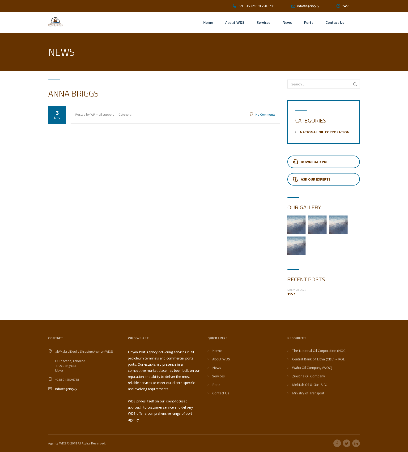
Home (208, 22)
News (287, 22)
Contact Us (335, 22)
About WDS (234, 22)
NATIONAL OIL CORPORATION (324, 132)
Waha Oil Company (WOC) (312, 367)
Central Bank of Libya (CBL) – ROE (318, 359)
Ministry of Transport (308, 393)
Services (263, 22)
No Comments (265, 114)
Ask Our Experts (316, 179)
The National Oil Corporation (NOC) (319, 350)
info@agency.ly (66, 389)
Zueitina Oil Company (308, 376)
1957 (291, 294)
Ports (308, 22)
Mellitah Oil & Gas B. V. (309, 384)
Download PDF (314, 162)
